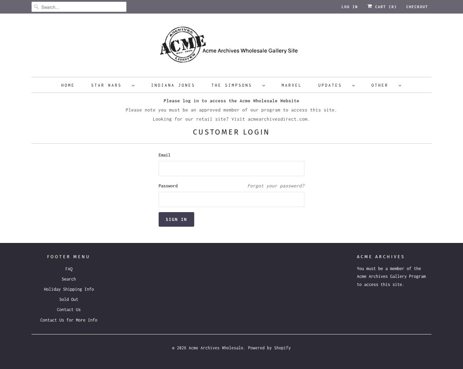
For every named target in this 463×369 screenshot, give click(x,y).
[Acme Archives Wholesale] (231, 47)
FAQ (69, 268)
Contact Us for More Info (68, 320)
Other (383, 85)
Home (68, 85)
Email (164, 155)
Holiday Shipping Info (69, 289)
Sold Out (68, 299)
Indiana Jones (173, 85)
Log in (350, 7)
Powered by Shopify (269, 348)
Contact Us (69, 309)
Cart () (385, 7)
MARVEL (292, 85)
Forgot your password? (275, 185)
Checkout (417, 7)
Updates (333, 85)
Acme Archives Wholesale (216, 348)
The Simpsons (235, 85)
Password (168, 185)
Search (69, 279)
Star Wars (109, 85)
